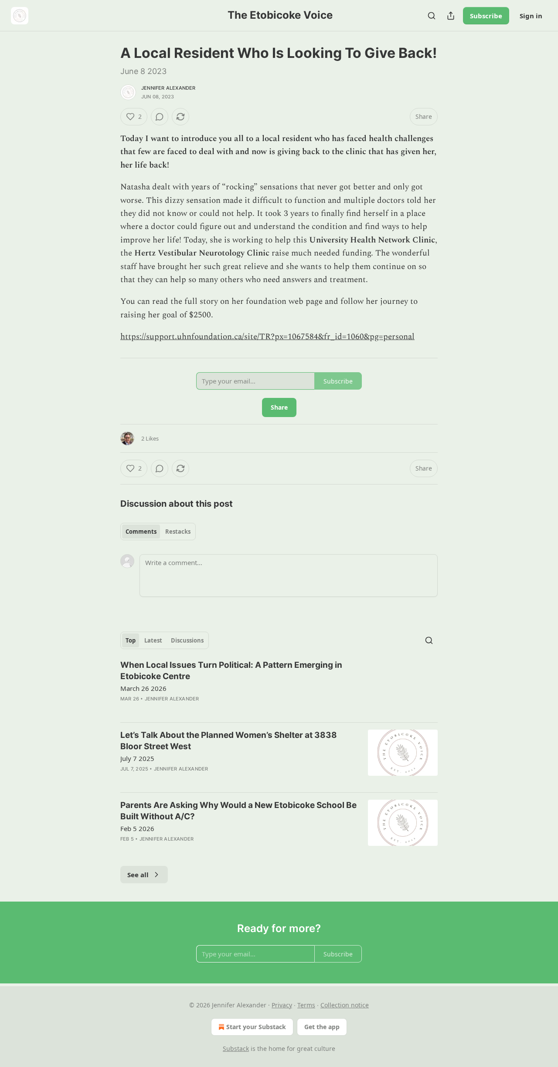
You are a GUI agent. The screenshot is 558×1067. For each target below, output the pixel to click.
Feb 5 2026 (137, 828)
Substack (236, 1048)
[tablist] (158, 531)
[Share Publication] (450, 15)
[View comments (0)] (159, 116)
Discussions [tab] (187, 640)
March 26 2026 (143, 688)
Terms (306, 1005)
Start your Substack (256, 1027)
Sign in (531, 15)
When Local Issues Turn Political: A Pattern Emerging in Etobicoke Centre (231, 670)
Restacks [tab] (178, 531)
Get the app (322, 1027)
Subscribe (486, 15)
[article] (279, 687)
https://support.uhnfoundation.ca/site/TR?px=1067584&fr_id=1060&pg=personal (267, 336)
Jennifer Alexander (168, 88)
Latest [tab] (153, 640)
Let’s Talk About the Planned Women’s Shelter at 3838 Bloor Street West (228, 740)
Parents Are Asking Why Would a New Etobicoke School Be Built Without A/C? (238, 810)
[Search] (431, 15)
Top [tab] (131, 640)
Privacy (282, 1005)
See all (138, 874)
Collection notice (344, 1005)
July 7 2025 (137, 758)
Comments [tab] (141, 531)
